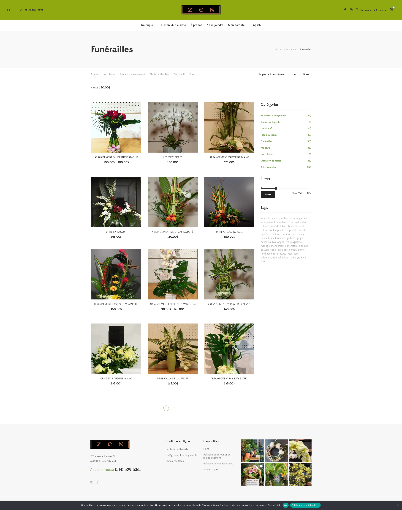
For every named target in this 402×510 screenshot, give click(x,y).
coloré (264, 230)
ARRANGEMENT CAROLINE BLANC (229, 157)
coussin (302, 230)
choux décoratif (295, 226)
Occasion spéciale (271, 160)
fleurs (264, 238)
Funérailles (266, 141)
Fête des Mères (269, 135)
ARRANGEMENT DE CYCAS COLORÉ (172, 232)
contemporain (276, 230)
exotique (286, 234)
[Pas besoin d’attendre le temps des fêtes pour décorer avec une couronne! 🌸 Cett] (276, 450)
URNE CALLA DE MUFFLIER (172, 378)
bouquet (294, 222)
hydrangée (278, 242)
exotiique (275, 234)
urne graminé (298, 257)
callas (264, 226)
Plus (191, 74)
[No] (398, 505)
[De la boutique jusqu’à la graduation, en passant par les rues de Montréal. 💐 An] (252, 474)
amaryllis (266, 218)
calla (303, 222)
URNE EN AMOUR (116, 232)
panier (292, 250)
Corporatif (179, 74)
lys (287, 242)
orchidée (283, 250)
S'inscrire (381, 10)
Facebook (345, 9)
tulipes (286, 257)
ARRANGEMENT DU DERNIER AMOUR (116, 157)
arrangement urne (271, 222)
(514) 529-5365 (34, 9)
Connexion (366, 10)
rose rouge (279, 253)
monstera (292, 246)
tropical (276, 257)
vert (263, 261)
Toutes (94, 74)
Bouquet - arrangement (132, 74)
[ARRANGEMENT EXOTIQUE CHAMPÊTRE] (116, 274)
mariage (265, 246)
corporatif (291, 230)
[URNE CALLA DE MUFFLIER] (173, 349)
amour (275, 218)
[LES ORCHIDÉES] (173, 127)
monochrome (278, 246)
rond (263, 253)
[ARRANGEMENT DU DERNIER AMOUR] (116, 127)
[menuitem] (256, 25)
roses (289, 253)
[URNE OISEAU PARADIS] (229, 202)
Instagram (351, 9)
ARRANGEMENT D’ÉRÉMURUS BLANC (229, 304)
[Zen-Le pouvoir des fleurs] (201, 9)
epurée (265, 234)
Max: (101, 87)
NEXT (181, 408)
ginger (300, 238)
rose (269, 253)
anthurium (286, 218)
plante (301, 250)
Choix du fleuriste (159, 74)
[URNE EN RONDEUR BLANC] (116, 349)
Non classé (109, 74)
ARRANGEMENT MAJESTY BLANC (229, 378)
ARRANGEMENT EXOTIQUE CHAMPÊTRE (116, 304)
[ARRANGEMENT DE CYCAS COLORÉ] (173, 202)
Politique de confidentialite (305, 505)
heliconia (266, 242)
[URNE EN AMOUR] (116, 202)
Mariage (265, 147)
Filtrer (268, 194)
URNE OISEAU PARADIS (229, 232)
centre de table (277, 226)
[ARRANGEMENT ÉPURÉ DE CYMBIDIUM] (173, 274)
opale (273, 250)
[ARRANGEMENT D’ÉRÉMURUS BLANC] (229, 274)
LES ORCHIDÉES (172, 157)
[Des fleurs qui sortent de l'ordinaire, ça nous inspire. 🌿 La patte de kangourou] (300, 474)
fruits (271, 238)
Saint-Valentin (268, 167)
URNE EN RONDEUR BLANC (116, 378)
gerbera (291, 238)
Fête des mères (301, 234)
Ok (285, 505)
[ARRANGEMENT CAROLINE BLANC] (229, 127)
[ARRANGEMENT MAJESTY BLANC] (229, 349)
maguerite (296, 242)
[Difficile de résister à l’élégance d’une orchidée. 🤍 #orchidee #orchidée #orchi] (300, 450)
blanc (285, 222)
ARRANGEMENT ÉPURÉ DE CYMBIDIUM (173, 304)
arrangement (300, 218)
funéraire (280, 238)
